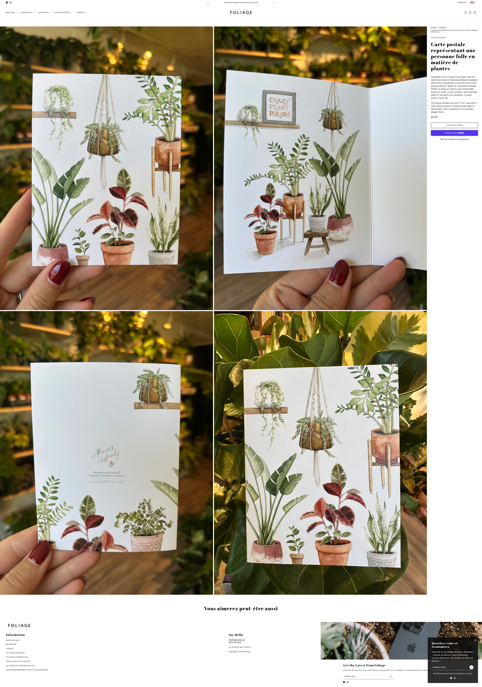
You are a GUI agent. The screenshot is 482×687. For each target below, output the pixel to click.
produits (442, 27)
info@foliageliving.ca (237, 640)
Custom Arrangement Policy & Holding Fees (27, 670)
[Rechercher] (465, 12)
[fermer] (475, 640)
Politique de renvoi (15, 653)
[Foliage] (241, 12)
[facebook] (7, 2)
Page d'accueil (13, 640)
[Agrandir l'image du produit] (106, 168)
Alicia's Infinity (438, 38)
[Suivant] (274, 3)
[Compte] (470, 12)
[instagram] (10, 2)
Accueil (434, 27)
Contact (10, 649)
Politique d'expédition (17, 657)
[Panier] (474, 12)
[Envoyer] (471, 667)
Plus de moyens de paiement (454, 139)
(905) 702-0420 (235, 642)
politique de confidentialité (20, 666)
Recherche (11, 644)
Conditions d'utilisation (18, 661)
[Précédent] (208, 3)
